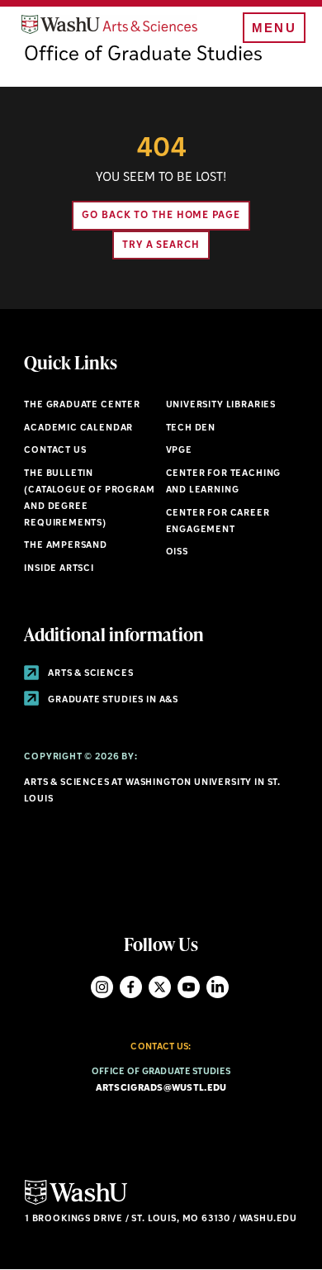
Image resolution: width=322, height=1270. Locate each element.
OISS (177, 552)
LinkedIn (217, 987)
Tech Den (191, 428)
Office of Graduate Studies (143, 55)
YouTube (189, 987)
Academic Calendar (78, 428)
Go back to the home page (161, 216)
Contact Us (55, 450)
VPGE (179, 450)
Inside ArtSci (59, 568)
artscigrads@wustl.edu (161, 1088)
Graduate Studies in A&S (111, 700)
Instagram (102, 987)
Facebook (131, 987)
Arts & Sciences (89, 673)
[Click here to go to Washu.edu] (76, 1202)
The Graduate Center (82, 405)
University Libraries (221, 405)
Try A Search (161, 245)
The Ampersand (65, 545)
